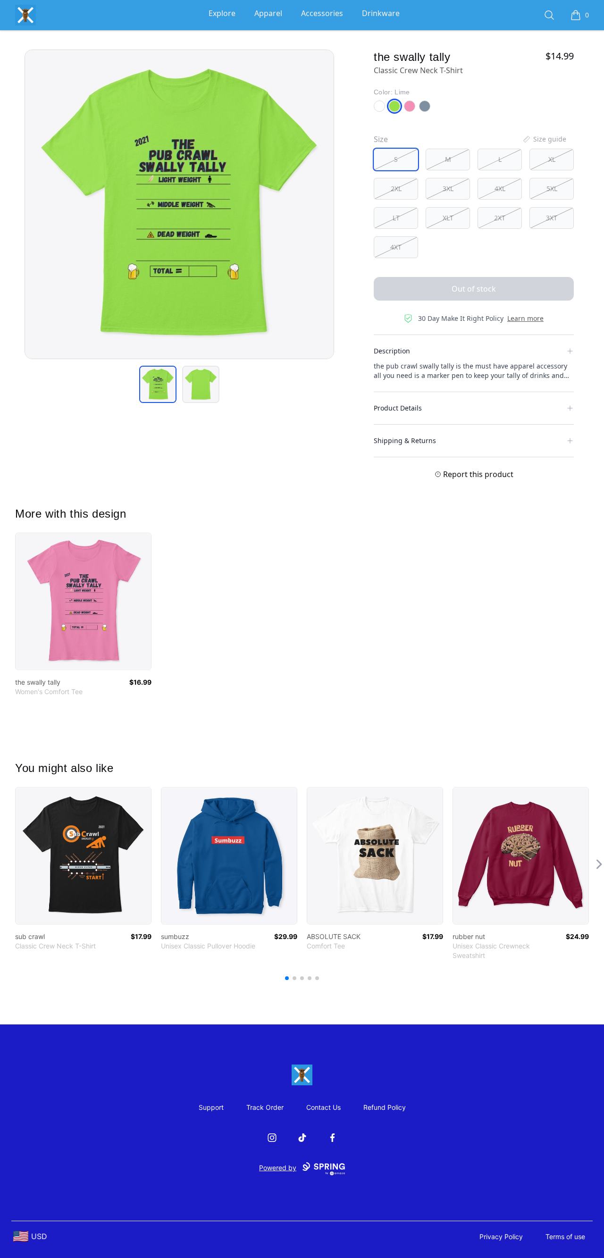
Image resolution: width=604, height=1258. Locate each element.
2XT (499, 217)
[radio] (396, 159)
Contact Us (323, 1107)
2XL (396, 188)
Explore (222, 13)
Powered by (277, 1168)
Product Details (398, 407)
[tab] (158, 384)
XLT (448, 217)
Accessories (322, 13)
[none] (544, 139)
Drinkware (381, 13)
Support (211, 1107)
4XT (396, 247)
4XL (500, 188)
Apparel (268, 13)
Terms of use (565, 1237)
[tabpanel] (179, 204)
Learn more (525, 318)
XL (551, 159)
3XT (551, 217)
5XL (551, 188)
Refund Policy (384, 1107)
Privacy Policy (501, 1237)
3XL (448, 188)
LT (396, 217)
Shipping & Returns (405, 440)
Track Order (265, 1107)
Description (392, 350)
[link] (83, 601)
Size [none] (381, 139)
